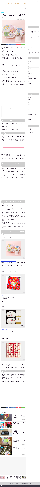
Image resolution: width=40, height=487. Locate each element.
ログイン (30, 128)
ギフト (30, 63)
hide (16, 108)
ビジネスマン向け (32, 68)
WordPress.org (31, 132)
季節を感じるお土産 (32, 78)
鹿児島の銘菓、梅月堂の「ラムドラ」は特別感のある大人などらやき (34, 31)
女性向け (30, 76)
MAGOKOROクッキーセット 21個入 (8, 261)
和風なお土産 (31, 73)
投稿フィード (31, 129)
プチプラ (30, 71)
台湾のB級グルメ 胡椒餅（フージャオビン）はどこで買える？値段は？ (34, 36)
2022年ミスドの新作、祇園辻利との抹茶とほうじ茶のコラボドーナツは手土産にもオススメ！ (34, 51)
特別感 (30, 83)
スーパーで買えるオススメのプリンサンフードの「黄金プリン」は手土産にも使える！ (34, 41)
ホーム (14, 8)
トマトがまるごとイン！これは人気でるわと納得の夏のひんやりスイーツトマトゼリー (34, 46)
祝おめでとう (3, 295)
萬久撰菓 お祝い (4, 329)
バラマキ (30, 66)
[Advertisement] (13, 97)
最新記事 (25, 8)
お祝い (3, 12)
